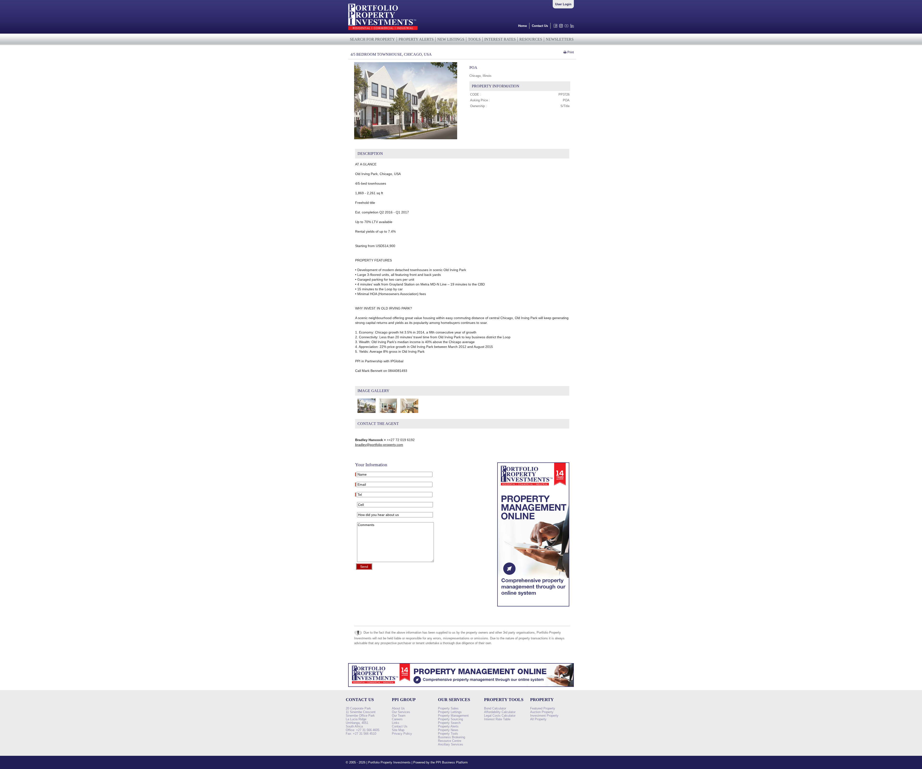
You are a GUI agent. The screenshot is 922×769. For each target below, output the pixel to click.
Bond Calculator (495, 708)
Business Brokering (451, 737)
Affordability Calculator (500, 712)
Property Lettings (450, 712)
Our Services (401, 712)
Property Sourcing (450, 719)
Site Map (398, 730)
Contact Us (540, 26)
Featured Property (542, 708)
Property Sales (448, 708)
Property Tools (448, 733)
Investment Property (544, 715)
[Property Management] (533, 608)
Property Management (453, 715)
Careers (397, 719)
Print (570, 52)
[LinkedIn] (571, 27)
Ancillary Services (450, 744)
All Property (538, 719)
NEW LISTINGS (450, 39)
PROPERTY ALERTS (416, 39)
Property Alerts (448, 726)
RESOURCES (530, 39)
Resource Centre (449, 741)
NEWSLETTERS (560, 39)
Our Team (399, 715)
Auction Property (541, 712)
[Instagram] (560, 27)
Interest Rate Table (497, 719)
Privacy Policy (402, 733)
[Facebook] (554, 27)
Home (522, 26)
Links (395, 723)
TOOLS (474, 39)
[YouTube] (565, 27)
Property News (448, 730)
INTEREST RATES (500, 39)
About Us (398, 708)
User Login (563, 4)
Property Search (449, 723)
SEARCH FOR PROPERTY (372, 39)
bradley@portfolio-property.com (379, 445)
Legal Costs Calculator (500, 715)
